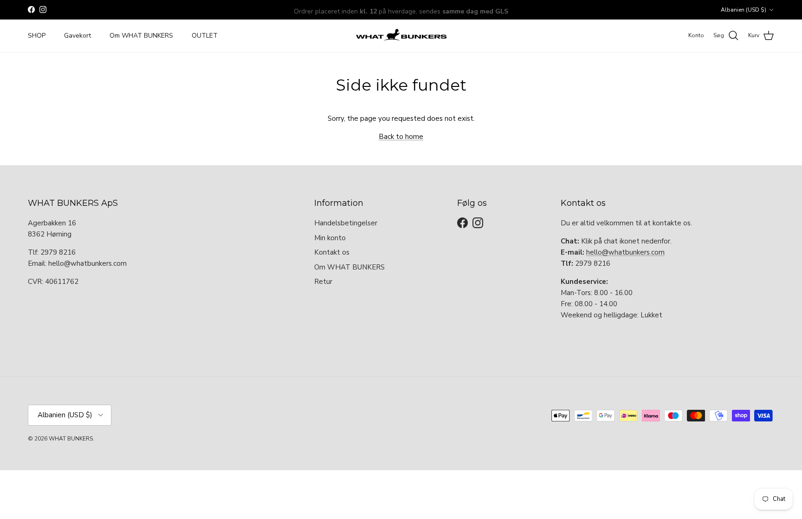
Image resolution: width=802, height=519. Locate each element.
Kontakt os (331, 252)
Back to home (401, 136)
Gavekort (77, 35)
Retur (323, 281)
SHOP (36, 35)
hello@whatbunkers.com (625, 252)
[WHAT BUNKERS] (401, 36)
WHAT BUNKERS (71, 438)
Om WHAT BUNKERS (141, 35)
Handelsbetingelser (345, 223)
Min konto (330, 238)
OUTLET (205, 35)
